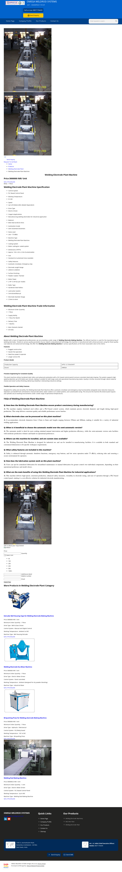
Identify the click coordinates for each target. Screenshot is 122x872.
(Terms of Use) (42, 863)
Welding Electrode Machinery (74, 818)
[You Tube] (8, 820)
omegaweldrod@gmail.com (13, 816)
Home (10, 164)
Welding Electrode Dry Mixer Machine (18, 667)
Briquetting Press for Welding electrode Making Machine (25, 718)
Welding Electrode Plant (16, 169)
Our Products (41, 21)
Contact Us (55, 21)
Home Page (10, 21)
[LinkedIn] (5, 820)
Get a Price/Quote (9, 182)
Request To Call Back (10, 162)
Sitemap (43, 831)
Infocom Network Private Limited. (35, 866)
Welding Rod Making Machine (15, 778)
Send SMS (69, 855)
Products (11, 166)
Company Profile (25, 21)
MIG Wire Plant (70, 822)
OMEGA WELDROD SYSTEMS (42, 3)
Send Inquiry (34, 15)
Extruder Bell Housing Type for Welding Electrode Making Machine (29, 616)
